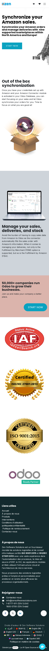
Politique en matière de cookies (24, 641)
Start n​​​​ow (12, 46)
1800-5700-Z (12, 606)
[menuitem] (8, 628)
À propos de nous (10, 513)
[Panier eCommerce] (33, 3)
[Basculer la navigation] (44, 3)
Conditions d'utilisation (12, 522)
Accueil (5, 510)
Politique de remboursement (15, 528)
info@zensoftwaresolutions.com (21, 600)
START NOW (35, 307)
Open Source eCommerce (36, 647)
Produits (6, 516)
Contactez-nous (9, 531)
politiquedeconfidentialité (13, 525)
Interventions (8, 519)
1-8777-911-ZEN (14, 603)
